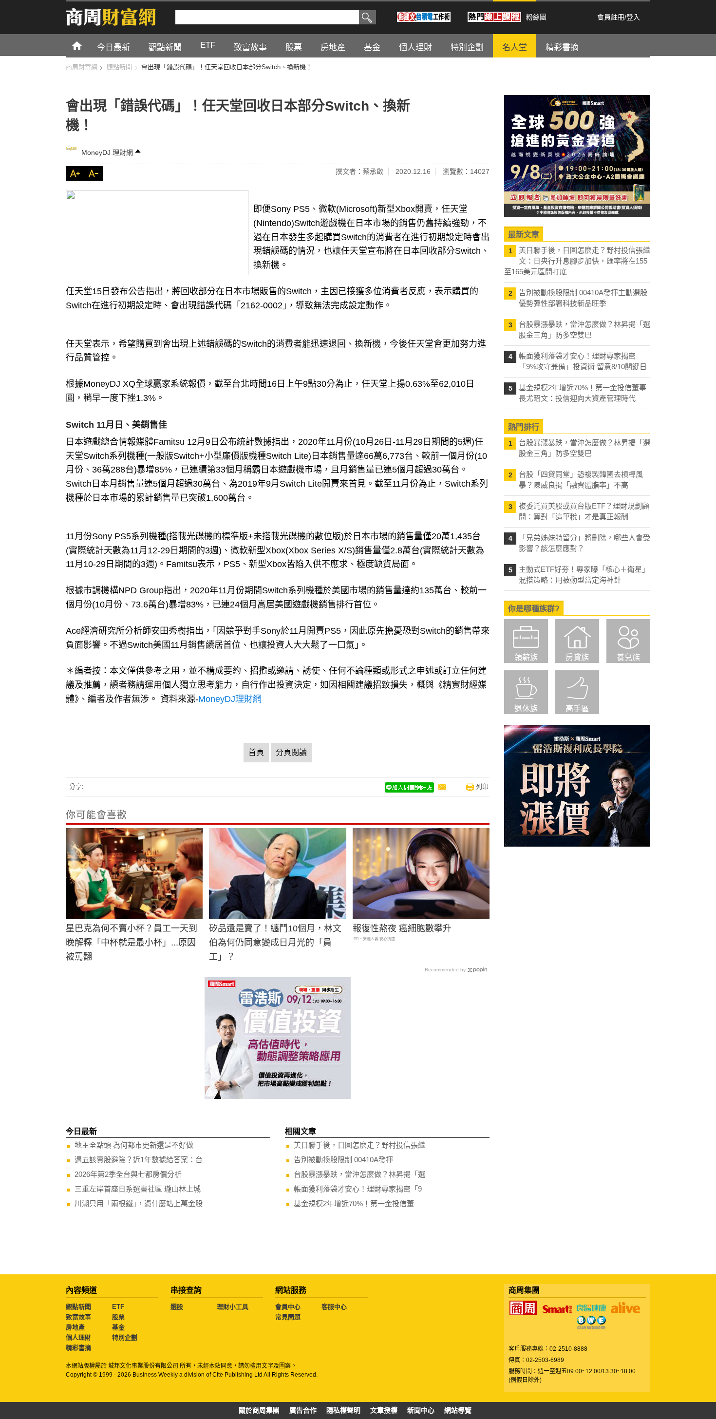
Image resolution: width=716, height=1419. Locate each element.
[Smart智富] (557, 1309)
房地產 (75, 1327)
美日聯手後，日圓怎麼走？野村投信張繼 (359, 1145)
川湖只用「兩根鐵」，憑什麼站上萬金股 (139, 1203)
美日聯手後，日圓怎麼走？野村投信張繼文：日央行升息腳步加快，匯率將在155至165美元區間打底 (577, 261)
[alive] (625, 1308)
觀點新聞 (78, 1306)
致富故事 (78, 1317)
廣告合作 (303, 1410)
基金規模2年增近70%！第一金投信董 (354, 1203)
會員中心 (288, 1306)
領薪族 (526, 657)
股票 (118, 1317)
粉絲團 (536, 17)
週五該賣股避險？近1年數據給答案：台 (139, 1159)
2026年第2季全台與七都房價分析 (128, 1174)
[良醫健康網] (591, 1308)
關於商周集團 (259, 1410)
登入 (633, 17)
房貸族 (577, 657)
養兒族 (628, 657)
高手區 (577, 708)
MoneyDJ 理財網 (107, 152)
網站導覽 (457, 1410)
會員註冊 (610, 17)
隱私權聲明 (343, 1410)
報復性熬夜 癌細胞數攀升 (402, 928)
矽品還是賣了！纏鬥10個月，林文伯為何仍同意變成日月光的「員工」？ (275, 943)
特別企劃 (124, 1337)
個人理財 (78, 1337)
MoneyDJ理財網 (230, 699)
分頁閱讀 (291, 752)
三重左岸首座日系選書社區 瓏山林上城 (138, 1189)
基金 (118, 1327)
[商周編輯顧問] (591, 1322)
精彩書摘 (78, 1347)
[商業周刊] (523, 1308)
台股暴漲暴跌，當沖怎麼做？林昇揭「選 (359, 1174)
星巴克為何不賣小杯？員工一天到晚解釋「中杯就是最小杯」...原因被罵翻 (131, 943)
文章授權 (383, 1410)
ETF (118, 1306)
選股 (176, 1306)
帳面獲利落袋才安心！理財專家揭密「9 (358, 1189)
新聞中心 (420, 1410)
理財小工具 (232, 1306)
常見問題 (288, 1317)
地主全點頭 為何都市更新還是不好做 (134, 1145)
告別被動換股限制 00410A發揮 (343, 1159)
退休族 (526, 708)
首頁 (86, 45)
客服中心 (334, 1306)
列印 (482, 786)
